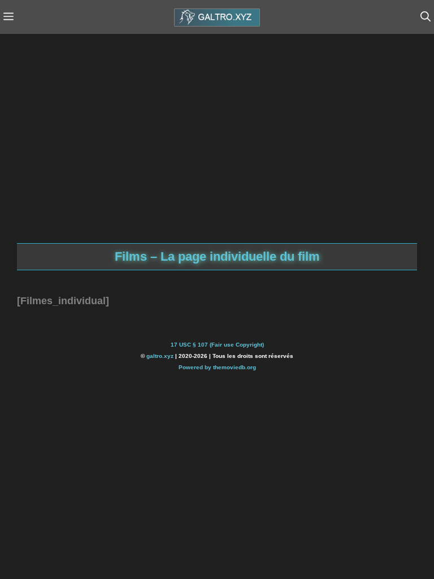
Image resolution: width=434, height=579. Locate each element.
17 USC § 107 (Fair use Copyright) (217, 345)
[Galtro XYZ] (217, 17)
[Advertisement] (118, 124)
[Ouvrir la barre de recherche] (425, 17)
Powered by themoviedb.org (217, 367)
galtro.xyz (159, 356)
